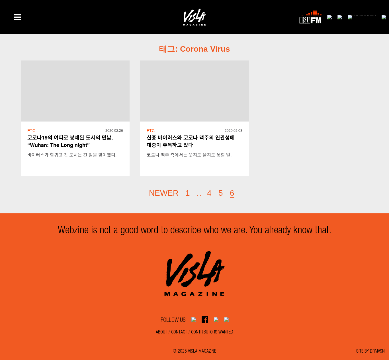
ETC (31, 130)
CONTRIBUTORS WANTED (212, 331)
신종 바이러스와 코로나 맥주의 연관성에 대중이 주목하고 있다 (191, 141)
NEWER (164, 193)
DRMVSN (377, 350)
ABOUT (161, 331)
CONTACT (179, 331)
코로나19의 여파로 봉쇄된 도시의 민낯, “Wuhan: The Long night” (70, 141)
